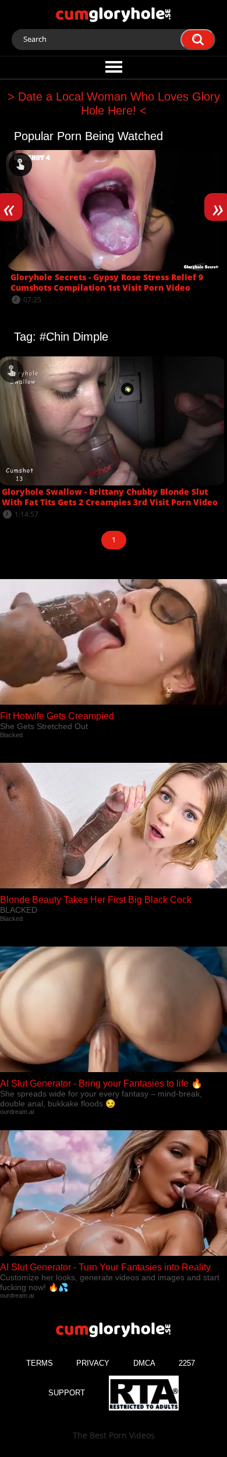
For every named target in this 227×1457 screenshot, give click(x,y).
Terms (39, 1363)
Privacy (92, 1363)
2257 (187, 1363)
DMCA (144, 1363)
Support (66, 1392)
